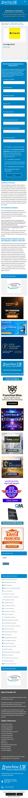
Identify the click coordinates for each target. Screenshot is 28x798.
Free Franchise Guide (6, 724)
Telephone (8, 95)
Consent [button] (19, 794)
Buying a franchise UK (6, 737)
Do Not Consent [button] (11, 794)
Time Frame (9, 137)
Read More (6, 47)
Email (7, 87)
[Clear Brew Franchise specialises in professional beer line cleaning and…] (14, 287)
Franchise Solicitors (6, 746)
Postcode (8, 111)
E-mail (5, 557)
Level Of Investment (11, 128)
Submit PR (3, 741)
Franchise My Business (7, 735)
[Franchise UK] (9, 3)
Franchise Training (6, 748)
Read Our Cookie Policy (14, 796)
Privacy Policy (15, 758)
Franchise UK (5, 23)
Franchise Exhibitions (6, 729)
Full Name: (8, 79)
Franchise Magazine (6, 750)
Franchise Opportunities (7, 739)
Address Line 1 (7, 103)
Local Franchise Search (7, 733)
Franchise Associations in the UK (9, 731)
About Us (8, 758)
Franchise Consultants (7, 726)
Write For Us (4, 742)
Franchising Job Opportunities (9, 744)
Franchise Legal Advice (7, 728)
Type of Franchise (10, 120)
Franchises (14, 23)
